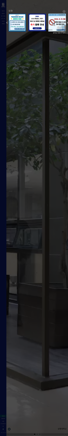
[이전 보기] (7, 23)
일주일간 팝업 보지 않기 (59, 32)
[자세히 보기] (17, 23)
